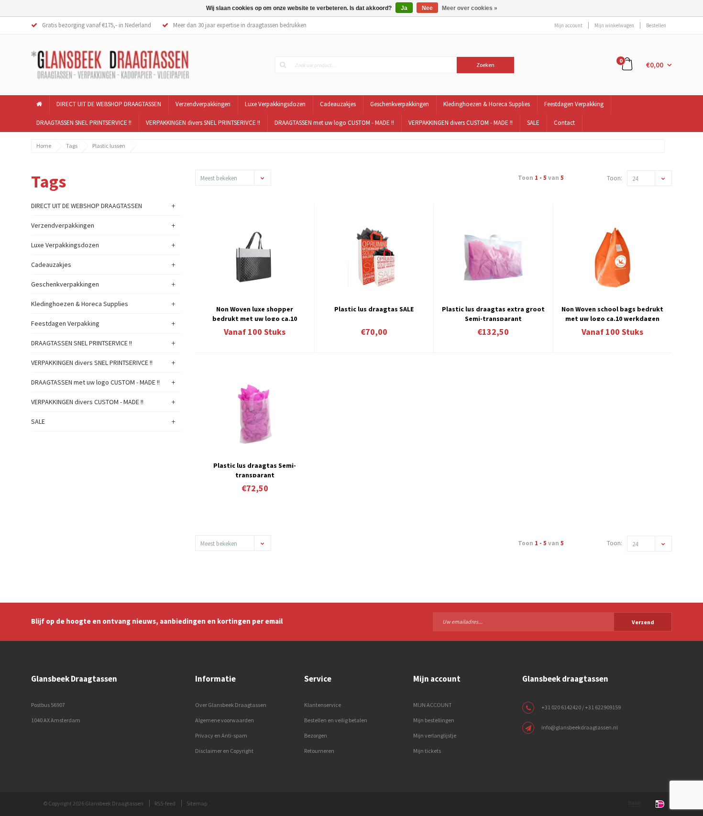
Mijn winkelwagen (614, 25)
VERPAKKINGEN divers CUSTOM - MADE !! (460, 123)
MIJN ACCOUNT (432, 704)
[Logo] (110, 64)
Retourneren (319, 750)
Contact (564, 123)
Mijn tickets (427, 750)
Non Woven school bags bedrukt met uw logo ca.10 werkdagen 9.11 (612, 313)
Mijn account (568, 25)
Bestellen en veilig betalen (335, 720)
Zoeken (485, 64)
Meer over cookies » (469, 8)
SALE (533, 123)
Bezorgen (315, 735)
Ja (404, 8)
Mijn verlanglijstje (434, 735)
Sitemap (197, 803)
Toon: (614, 178)
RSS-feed (165, 803)
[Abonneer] (552, 621)
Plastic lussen (108, 145)
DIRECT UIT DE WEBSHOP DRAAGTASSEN (108, 104)
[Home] (39, 104)
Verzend (643, 622)
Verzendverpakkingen (203, 104)
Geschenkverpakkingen (399, 104)
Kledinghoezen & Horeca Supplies (486, 104)
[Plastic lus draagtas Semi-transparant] (255, 414)
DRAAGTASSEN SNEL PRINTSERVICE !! (84, 123)
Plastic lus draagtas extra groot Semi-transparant (493, 313)
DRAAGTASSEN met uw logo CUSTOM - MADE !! (334, 123)
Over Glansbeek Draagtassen (230, 704)
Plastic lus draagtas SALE (374, 309)
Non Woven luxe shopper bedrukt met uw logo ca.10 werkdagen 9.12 (254, 313)
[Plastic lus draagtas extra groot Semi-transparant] (493, 257)
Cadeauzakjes (338, 104)
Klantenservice (322, 704)
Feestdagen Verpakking (574, 104)
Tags (71, 145)
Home (43, 145)
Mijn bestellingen (433, 720)
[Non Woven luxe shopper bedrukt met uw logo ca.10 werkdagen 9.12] (255, 257)
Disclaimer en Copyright (224, 750)
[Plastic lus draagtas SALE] (374, 257)
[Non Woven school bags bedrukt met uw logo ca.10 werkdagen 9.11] (612, 257)
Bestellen (656, 25)
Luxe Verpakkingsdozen (275, 104)
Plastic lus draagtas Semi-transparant (254, 469)
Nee (427, 8)
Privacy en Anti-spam (221, 735)
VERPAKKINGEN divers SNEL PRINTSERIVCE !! (203, 123)
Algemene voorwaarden (224, 720)
